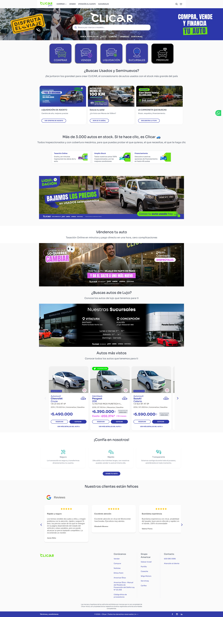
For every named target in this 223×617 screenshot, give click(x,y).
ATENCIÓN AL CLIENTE (87, 4)
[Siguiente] (180, 197)
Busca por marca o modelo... (91, 27)
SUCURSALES (103, 4)
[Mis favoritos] (181, 4)
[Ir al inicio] (46, 4)
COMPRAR (61, 4)
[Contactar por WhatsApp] (218, 113)
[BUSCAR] (176, 4)
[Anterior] (42, 197)
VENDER (72, 4)
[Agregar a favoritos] (84, 390)
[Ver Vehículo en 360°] (83, 398)
